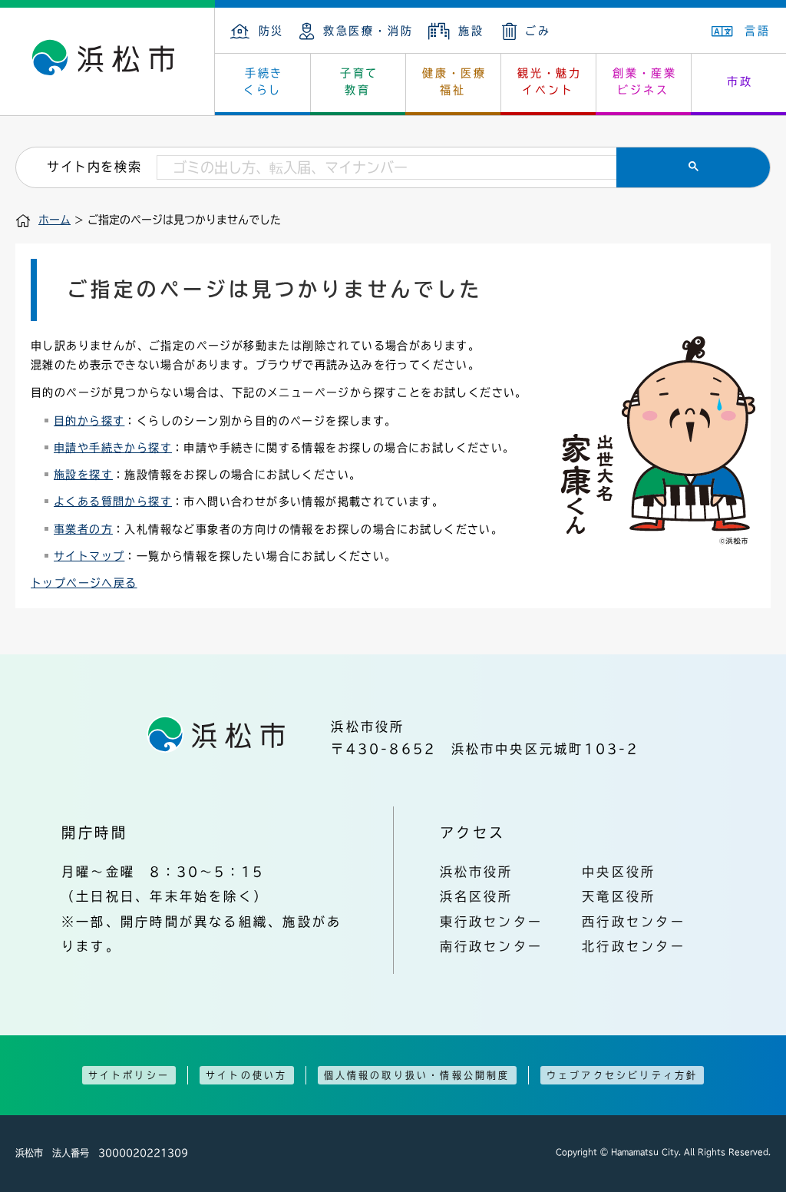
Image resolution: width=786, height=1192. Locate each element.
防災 (271, 30)
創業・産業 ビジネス (645, 81)
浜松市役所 (477, 872)
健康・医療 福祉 (454, 81)
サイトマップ (89, 556)
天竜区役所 (619, 896)
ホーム (54, 219)
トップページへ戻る (84, 583)
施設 (471, 30)
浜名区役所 (477, 896)
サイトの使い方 (246, 1075)
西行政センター (633, 922)
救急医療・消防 (368, 30)
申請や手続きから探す (113, 447)
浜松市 (107, 61)
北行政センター (633, 946)
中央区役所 (619, 872)
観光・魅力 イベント (549, 81)
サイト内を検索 (94, 167)
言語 (758, 30)
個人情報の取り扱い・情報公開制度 (417, 1075)
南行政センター (491, 946)
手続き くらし (263, 81)
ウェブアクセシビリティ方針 (622, 1075)
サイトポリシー (129, 1075)
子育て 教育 (359, 81)
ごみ (538, 30)
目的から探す (89, 421)
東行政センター (491, 922)
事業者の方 (83, 529)
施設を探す (83, 474)
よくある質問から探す (113, 501)
